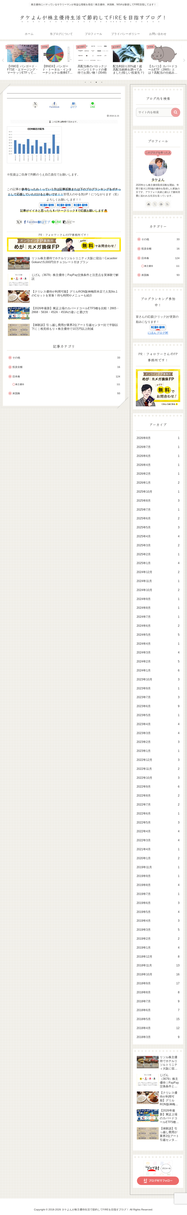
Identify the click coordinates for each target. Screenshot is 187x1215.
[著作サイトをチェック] (148, 204)
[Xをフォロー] (154, 204)
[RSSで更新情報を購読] (167, 204)
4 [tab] (102, 82)
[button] (69, 222)
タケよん (158, 180)
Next (184, 60)
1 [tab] (85, 82)
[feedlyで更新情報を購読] (161, 204)
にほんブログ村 (158, 332)
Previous (3, 60)
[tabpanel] (22, 60)
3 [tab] (96, 82)
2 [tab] (91, 82)
